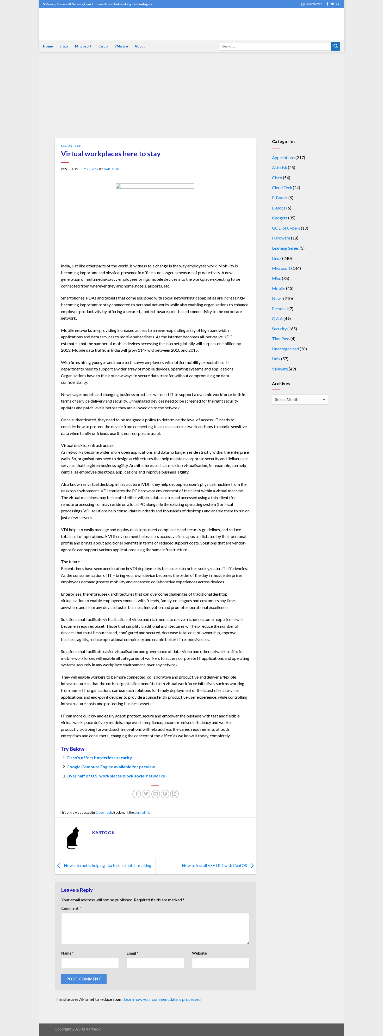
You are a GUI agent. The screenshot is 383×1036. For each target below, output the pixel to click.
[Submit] (335, 46)
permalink (141, 812)
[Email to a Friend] (155, 794)
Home (48, 46)
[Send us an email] (337, 4)
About (140, 46)
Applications (283, 157)
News (277, 298)
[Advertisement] (191, 98)
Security (279, 328)
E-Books (280, 197)
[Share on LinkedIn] (174, 794)
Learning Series (285, 247)
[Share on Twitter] (146, 794)
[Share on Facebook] (136, 794)
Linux (64, 46)
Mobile (278, 288)
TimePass (281, 338)
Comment (71, 908)
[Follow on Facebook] (327, 4)
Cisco (103, 46)
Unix (276, 358)
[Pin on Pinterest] (165, 794)
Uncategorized (285, 348)
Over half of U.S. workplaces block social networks (115, 775)
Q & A (277, 318)
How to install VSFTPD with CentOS (215, 865)
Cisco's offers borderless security (99, 757)
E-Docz (279, 207)
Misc (276, 278)
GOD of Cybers (286, 227)
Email (132, 953)
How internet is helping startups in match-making (107, 865)
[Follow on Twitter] (332, 4)
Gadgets (279, 217)
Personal (280, 308)
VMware (121, 46)
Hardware (281, 237)
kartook (111, 169)
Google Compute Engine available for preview (110, 766)
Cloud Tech (71, 145)
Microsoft (83, 46)
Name (67, 953)
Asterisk (279, 167)
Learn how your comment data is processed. (162, 999)
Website (199, 953)
